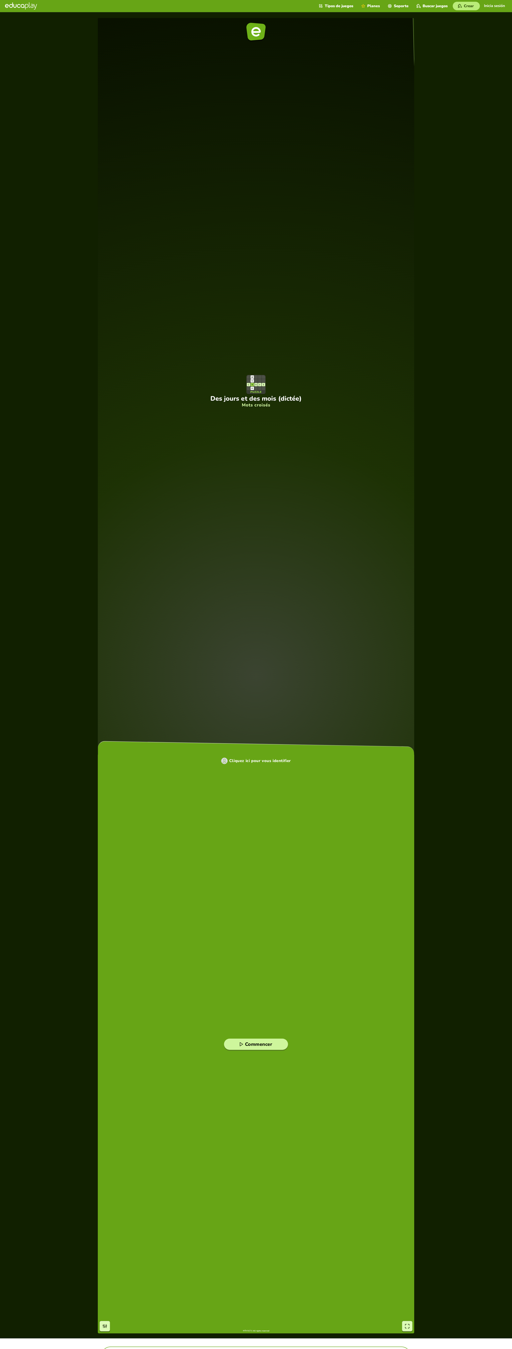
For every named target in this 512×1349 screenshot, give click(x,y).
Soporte (401, 6)
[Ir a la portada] (21, 6)
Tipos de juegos (339, 6)
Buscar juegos (435, 6)
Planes (373, 6)
